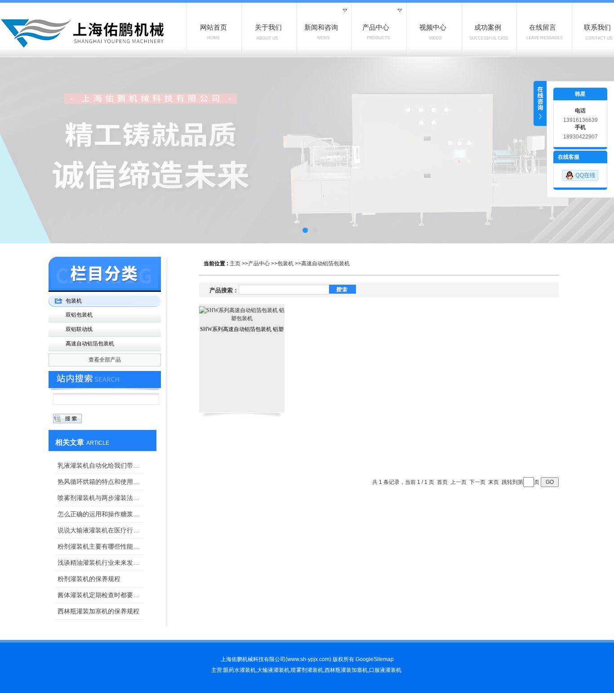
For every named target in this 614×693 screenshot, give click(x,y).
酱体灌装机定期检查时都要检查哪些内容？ (100, 595)
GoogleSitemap (375, 659)
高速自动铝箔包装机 (325, 263)
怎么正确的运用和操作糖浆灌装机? (100, 514)
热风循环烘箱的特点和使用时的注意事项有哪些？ (100, 481)
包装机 (285, 263)
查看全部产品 (105, 360)
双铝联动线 (79, 329)
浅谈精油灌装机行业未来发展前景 (100, 562)
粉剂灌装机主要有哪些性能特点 (100, 546)
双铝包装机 (79, 315)
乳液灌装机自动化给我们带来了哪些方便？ (100, 465)
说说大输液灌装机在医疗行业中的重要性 (100, 530)
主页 (235, 263)
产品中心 (259, 263)
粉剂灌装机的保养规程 (89, 578)
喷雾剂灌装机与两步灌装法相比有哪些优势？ (100, 497)
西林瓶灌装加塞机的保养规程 (98, 611)
